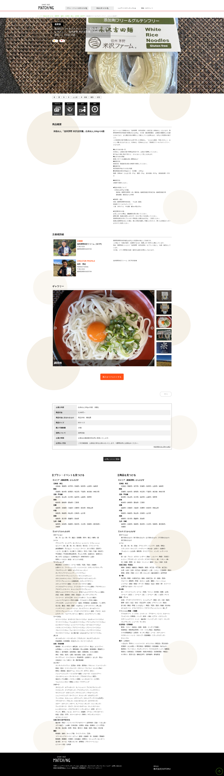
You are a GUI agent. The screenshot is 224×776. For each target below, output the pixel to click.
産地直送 (157, 654)
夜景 (94, 676)
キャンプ (79, 671)
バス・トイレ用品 (146, 630)
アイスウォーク (82, 690)
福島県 (95, 486)
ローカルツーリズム (93, 625)
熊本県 (76, 524)
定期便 (123, 646)
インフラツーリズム (93, 630)
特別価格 (155, 646)
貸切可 (98, 548)
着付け (80, 728)
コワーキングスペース (63, 736)
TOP (55, 766)
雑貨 (139, 627)
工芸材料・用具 (165, 570)
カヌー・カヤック (62, 704)
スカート (166, 614)
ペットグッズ (151, 619)
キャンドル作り (79, 597)
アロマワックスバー (62, 589)
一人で (58, 551)
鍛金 (86, 725)
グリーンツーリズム (93, 627)
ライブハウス (80, 733)
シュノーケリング (62, 695)
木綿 (160, 562)
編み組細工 (155, 573)
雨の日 (78, 546)
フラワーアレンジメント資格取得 (67, 581)
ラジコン (88, 668)
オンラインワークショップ (65, 573)
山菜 (147, 581)
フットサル (59, 698)
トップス (135, 614)
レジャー (85, 543)
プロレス (69, 701)
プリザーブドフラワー (81, 611)
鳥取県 (58, 513)
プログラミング (61, 570)
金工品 (164, 567)
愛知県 (70, 502)
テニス (58, 712)
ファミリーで (93, 546)
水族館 (86, 736)
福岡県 (58, 524)
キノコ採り (67, 660)
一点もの (124, 643)
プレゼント (125, 551)
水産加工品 (136, 578)
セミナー (59, 546)
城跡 (78, 652)
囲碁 (72, 606)
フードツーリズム (62, 622)
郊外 (84, 537)
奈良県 (83, 508)
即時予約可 (85, 557)
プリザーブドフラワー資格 (81, 584)
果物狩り (101, 649)
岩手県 (70, 486)
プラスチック (131, 559)
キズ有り (124, 654)
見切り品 (132, 654)
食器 (144, 627)
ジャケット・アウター (147, 614)
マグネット (125, 635)
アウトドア (59, 543)
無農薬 (166, 649)
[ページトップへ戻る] (219, 771)
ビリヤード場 (60, 744)
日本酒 (156, 592)
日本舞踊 (66, 641)
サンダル (143, 622)
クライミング (80, 693)
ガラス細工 (59, 725)
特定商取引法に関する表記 (162, 447)
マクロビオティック (156, 649)
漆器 (146, 567)
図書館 (64, 739)
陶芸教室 (59, 565)
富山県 (64, 497)
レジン (123, 559)
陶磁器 (140, 567)
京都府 (64, 508)
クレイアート (83, 608)
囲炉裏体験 (80, 660)
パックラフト (94, 690)
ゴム (156, 562)
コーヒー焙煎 (75, 565)
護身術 (67, 595)
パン (157, 581)
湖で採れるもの (126, 540)
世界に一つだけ (61, 559)
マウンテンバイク (93, 714)
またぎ (95, 657)
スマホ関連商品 (126, 633)
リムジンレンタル (62, 682)
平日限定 (59, 554)
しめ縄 (67, 725)
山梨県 (83, 497)
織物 (122, 567)
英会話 (78, 595)
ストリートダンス (86, 641)
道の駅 (58, 742)
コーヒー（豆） (140, 594)
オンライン (76, 543)
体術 (72, 595)
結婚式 (162, 548)
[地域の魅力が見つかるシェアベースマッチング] (45, 6)
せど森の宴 (75, 633)
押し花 (98, 606)
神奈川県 (96, 492)
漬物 (130, 584)
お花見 (89, 655)
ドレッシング (138, 586)
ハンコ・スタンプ (136, 635)
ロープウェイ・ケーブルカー (65, 657)
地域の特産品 (147, 652)
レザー (142, 556)
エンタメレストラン (62, 665)
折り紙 (123, 605)
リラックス (125, 548)
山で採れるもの (151, 537)
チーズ (140, 584)
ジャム (162, 581)
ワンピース (125, 616)
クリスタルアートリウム (64, 586)
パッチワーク (60, 608)
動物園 (58, 739)
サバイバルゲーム (80, 706)
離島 (94, 537)
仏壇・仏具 (125, 570)
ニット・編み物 (140, 619)
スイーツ (167, 584)
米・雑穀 (84, 97)
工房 (88, 733)
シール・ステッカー (157, 633)
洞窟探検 (85, 652)
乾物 (135, 584)
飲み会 (150, 548)
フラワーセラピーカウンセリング (83, 578)
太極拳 (94, 565)
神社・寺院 (59, 655)
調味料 (131, 581)
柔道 (61, 714)
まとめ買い (131, 646)
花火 (61, 668)
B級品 (165, 652)
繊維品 (134, 567)
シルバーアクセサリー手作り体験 (67, 600)
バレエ (69, 712)
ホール (64, 742)
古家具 (81, 725)
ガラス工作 (68, 597)
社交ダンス (75, 641)
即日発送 (140, 646)
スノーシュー (80, 687)
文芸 (122, 600)
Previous (55, 328)
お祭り (156, 548)
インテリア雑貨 (153, 627)
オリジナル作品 (78, 559)
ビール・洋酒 (141, 592)
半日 (85, 551)
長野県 (89, 497)
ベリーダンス (70, 638)
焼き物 (100, 728)
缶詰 (152, 584)
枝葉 (125, 562)
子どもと (68, 548)
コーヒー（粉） (152, 594)
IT (101, 567)
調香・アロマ (95, 611)
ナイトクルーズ (70, 668)
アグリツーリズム (78, 627)
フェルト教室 (91, 597)
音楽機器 (147, 635)
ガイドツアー (83, 646)
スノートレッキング (82, 704)
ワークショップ (70, 567)
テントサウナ (66, 646)
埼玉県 (76, 492)
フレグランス (125, 622)
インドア (68, 543)
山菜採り (88, 657)
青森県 (64, 486)
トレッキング (95, 704)
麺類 (92, 97)
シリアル (124, 584)
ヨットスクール (93, 706)
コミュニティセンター (96, 739)
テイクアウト (147, 551)
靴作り (81, 614)
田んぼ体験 (84, 649)
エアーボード (69, 687)
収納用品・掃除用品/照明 (129, 630)
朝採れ (123, 652)
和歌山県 (90, 508)
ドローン (80, 668)
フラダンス (81, 638)
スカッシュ (68, 698)
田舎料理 (80, 657)
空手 (66, 714)
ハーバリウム (80, 573)
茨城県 (58, 492)
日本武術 (74, 725)
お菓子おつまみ (126, 586)
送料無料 (149, 654)
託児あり (66, 557)
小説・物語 (165, 600)
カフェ (74, 736)
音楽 (157, 605)
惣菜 (163, 578)
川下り (86, 671)
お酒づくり (59, 567)
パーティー (142, 548)
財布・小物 (147, 616)
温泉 (83, 655)
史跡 (90, 728)
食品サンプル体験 (62, 679)
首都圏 (79, 537)
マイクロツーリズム (62, 633)
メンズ (156, 551)
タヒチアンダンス (93, 638)
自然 (157, 546)
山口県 (83, 513)
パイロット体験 (74, 679)
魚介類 (123, 578)
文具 (131, 570)
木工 (98, 614)
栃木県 (64, 492)
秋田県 (83, 486)
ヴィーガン (131, 649)
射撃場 (81, 742)
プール (89, 712)
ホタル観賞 (94, 652)
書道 (63, 606)
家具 (122, 627)
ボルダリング (92, 695)
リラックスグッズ (158, 635)
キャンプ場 (70, 733)
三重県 (76, 502)
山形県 (89, 486)
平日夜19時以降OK (69, 554)
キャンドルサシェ (85, 576)
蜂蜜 (128, 578)
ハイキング (67, 649)
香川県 (64, 518)
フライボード (60, 701)
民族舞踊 (59, 641)
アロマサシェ (100, 586)
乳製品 (147, 584)
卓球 (92, 709)
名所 (66, 655)
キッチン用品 (144, 633)
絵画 (148, 603)
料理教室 (86, 603)
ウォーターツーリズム (77, 630)
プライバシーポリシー (94, 768)
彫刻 (164, 603)
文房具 (135, 633)
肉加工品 (149, 578)
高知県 (76, 518)
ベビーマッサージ (71, 614)
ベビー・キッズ (163, 619)
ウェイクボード (61, 706)
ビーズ (140, 559)
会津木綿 (90, 723)
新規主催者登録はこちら (61, 768)
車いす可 (59, 557)
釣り (91, 671)
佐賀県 (64, 524)
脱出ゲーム (70, 671)
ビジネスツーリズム (62, 625)
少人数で (65, 551)
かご (136, 573)
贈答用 (139, 551)
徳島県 (58, 518)
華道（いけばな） (138, 605)
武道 (57, 595)
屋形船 (63, 671)
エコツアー (98, 646)
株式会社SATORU (162, 768)
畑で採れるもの (126, 537)
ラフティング (84, 682)
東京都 (89, 492)
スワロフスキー (150, 559)
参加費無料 (59, 548)
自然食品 (130, 652)
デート (82, 548)
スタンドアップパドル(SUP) (93, 698)
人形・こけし (153, 570)
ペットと (76, 548)
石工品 (137, 570)
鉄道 (69, 559)
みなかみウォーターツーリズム (91, 633)
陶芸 (147, 605)
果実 (130, 562)
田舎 (135, 546)
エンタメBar (97, 668)
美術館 (95, 736)
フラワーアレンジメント (64, 611)
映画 (57, 668)
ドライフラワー (137, 608)
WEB (69, 570)
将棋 (68, 606)
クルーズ (86, 674)
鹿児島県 (96, 524)
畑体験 (58, 646)
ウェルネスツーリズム (77, 622)
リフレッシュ (94, 543)
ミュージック (100, 665)
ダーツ (98, 709)
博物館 (101, 736)
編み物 (58, 723)
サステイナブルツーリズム (77, 619)
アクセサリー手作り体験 (88, 600)
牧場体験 (93, 649)
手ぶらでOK (82, 554)
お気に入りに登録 (112, 459)
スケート (76, 712)
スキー (71, 704)
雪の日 (85, 546)
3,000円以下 (75, 557)
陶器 (160, 556)
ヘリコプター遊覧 (75, 674)
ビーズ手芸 (100, 725)
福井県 (76, 497)
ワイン (150, 592)
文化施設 (77, 739)
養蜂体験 (76, 649)
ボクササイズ (92, 701)
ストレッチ (82, 695)
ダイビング (59, 687)
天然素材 (138, 652)
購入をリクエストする (112, 377)
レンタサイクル (61, 709)
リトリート (59, 597)
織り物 (58, 728)
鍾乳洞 (75, 646)
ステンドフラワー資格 (63, 584)
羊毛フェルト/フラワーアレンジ (66, 592)
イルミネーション (62, 676)
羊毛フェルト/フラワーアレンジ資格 (91, 592)
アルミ (130, 556)
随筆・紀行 (125, 603)
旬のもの (163, 646)
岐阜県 (58, 502)
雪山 (100, 657)
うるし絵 (102, 723)
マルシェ (91, 665)
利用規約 (82, 768)
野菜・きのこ (139, 581)
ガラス (136, 556)
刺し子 (165, 608)
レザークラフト (89, 606)
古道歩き (59, 660)
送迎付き (91, 554)
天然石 (166, 556)
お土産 (75, 97)
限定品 (157, 643)
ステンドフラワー (86, 581)
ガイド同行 (90, 548)
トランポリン (84, 709)
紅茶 (161, 594)
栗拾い (58, 652)
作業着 (132, 616)
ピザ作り (66, 565)
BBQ (57, 671)
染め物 (64, 728)
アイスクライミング (93, 687)
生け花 (58, 606)
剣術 (61, 595)
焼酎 (161, 592)
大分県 (83, 524)
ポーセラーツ (94, 608)
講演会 (84, 665)
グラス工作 (59, 603)
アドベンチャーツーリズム (95, 622)
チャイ (166, 594)
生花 (165, 562)
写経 (88, 565)
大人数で (73, 551)
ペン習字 (102, 603)
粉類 (98, 97)
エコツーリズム (61, 619)
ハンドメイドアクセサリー (76, 723)
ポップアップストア (89, 595)
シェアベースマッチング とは (68, 766)
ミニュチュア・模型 (149, 600)
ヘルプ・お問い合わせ (113, 766)
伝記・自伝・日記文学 (138, 603)
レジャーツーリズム (78, 625)
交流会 (73, 665)
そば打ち (79, 606)
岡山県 (70, 513)
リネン (162, 559)
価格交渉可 (140, 654)
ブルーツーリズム (62, 630)
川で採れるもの (163, 537)
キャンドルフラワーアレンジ (81, 589)
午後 (94, 551)
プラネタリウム (85, 676)
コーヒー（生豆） (127, 594)
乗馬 (63, 712)
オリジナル (150, 643)
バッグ (139, 616)
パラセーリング (91, 693)
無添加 (123, 649)
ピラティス (59, 614)
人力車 (96, 679)
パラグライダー (73, 709)
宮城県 (76, 486)
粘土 (138, 562)
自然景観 (73, 652)
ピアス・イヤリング (159, 616)
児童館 (70, 739)
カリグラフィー (90, 614)
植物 (151, 562)
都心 (89, 537)
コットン (145, 562)
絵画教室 (94, 603)
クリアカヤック (70, 690)
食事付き (99, 554)
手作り (131, 643)
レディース (164, 551)
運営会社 (75, 768)
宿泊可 (100, 551)
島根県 (64, 513)
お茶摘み (59, 649)
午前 (90, 551)
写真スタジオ (72, 742)
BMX (84, 714)
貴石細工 (145, 570)
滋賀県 (58, 508)
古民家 (68, 744)
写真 (83, 565)
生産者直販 (157, 652)
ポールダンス (60, 638)
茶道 (74, 728)
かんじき (147, 573)
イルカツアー (95, 674)
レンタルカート (87, 679)
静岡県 (64, 502)
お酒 (92, 557)
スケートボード (75, 714)
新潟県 (58, 497)
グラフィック (156, 603)
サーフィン (73, 695)
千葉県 (83, 492)
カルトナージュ (71, 608)
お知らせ (83, 766)
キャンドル (125, 638)
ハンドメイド (81, 567)
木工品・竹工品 (155, 567)
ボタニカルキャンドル (63, 578)
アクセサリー (125, 614)
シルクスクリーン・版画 (73, 603)
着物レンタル (74, 682)
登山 (91, 646)
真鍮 (148, 556)
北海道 (58, 486)
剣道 (57, 714)
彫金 (95, 728)
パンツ (159, 614)
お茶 (166, 592)
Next (152, 328)
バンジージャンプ (62, 674)
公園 (71, 655)
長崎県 (70, 524)
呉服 (132, 573)
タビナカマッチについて (96, 766)
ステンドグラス (93, 567)
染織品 (128, 567)
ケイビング (59, 690)
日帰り (79, 551)
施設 (73, 537)
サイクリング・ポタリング (65, 693)
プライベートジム (91, 742)
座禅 (69, 728)
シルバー (154, 556)
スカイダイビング (80, 701)
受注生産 (165, 643)
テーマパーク (74, 676)
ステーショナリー (127, 619)
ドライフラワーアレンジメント (66, 576)
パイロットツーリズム (63, 627)
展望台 (84, 739)
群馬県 (70, 492)
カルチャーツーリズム (95, 619)
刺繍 (85, 728)
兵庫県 (76, 508)
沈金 (95, 723)
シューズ (135, 622)
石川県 (70, 497)
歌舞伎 (92, 725)
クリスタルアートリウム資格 (84, 586)
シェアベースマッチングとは (127, 8)
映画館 (58, 733)
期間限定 (148, 646)
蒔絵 (63, 723)
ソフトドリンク (129, 592)
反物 (127, 573)
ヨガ (103, 611)
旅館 (63, 733)
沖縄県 (58, 527)
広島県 (76, 513)
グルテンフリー (142, 649)
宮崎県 (89, 524)
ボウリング (78, 698)
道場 (80, 736)
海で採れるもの (138, 537)
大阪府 (70, 508)
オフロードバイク (62, 717)
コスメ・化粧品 (131, 627)
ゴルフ (70, 706)
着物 (122, 573)
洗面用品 (157, 630)
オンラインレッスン (80, 570)
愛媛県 (70, 518)
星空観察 (65, 652)
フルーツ (124, 581)
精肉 (143, 578)
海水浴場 (77, 655)
